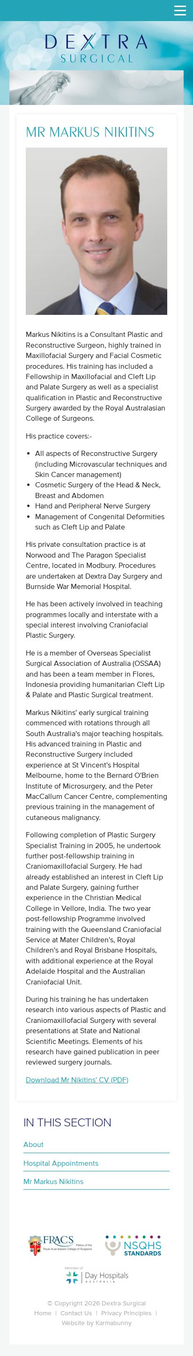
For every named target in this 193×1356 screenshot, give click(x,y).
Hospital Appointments (60, 1163)
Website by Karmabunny (97, 1322)
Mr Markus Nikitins (53, 1181)
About (33, 1144)
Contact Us (76, 1313)
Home (43, 1313)
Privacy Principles (126, 1313)
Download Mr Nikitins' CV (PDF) (77, 1079)
